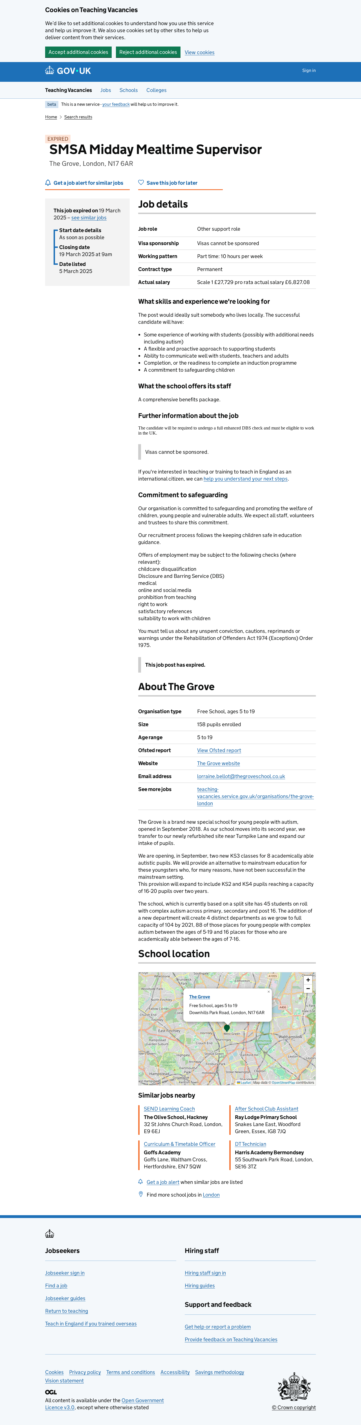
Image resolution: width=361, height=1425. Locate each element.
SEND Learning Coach (169, 1108)
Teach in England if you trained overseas (91, 1323)
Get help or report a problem (218, 1326)
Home (51, 117)
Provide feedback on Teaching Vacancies (231, 1339)
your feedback (116, 104)
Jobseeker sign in (65, 1273)
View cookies (200, 52)
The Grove (199, 996)
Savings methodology (219, 1372)
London (211, 1194)
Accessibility (175, 1372)
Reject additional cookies (148, 52)
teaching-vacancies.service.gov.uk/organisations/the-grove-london (255, 796)
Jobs (105, 90)
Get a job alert (163, 1182)
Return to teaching (66, 1311)
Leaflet (245, 1082)
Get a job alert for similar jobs (88, 183)
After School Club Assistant (266, 1108)
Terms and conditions (130, 1372)
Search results (78, 117)
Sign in (309, 70)
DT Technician (250, 1144)
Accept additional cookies (78, 52)
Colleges (156, 90)
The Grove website (218, 763)
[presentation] (227, 1028)
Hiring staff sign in (205, 1273)
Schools (129, 90)
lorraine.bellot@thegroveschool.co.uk (241, 776)
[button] (227, 1029)
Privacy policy (85, 1372)
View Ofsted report (219, 750)
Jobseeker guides (65, 1298)
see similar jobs (89, 217)
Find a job (56, 1285)
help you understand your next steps (246, 478)
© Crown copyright (294, 1407)
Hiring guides (200, 1285)
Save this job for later (172, 183)
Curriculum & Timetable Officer (179, 1144)
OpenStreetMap (283, 1082)
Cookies (54, 1372)
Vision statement (64, 1380)
